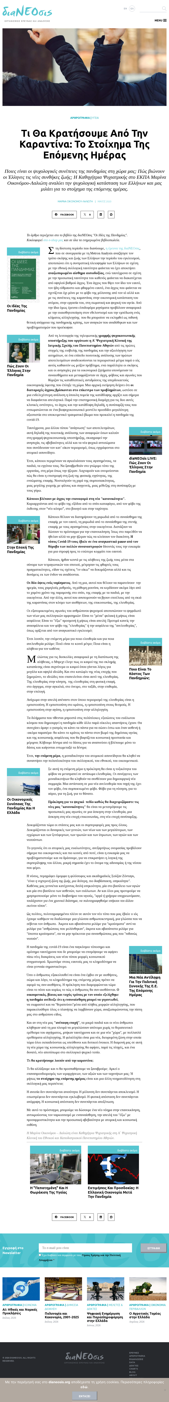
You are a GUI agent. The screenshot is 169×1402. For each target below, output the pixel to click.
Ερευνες (134, 1353)
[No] (165, 1390)
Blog (132, 1372)
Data (132, 1362)
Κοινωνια (30, 1304)
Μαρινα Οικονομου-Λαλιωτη (75, 201)
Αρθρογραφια (80, 117)
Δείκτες (133, 1365)
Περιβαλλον (137, 1308)
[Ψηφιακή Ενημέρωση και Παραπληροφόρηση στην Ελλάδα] (105, 1288)
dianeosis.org (59, 1382)
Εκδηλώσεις (136, 1359)
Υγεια (95, 117)
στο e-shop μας (53, 240)
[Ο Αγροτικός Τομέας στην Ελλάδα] (148, 1288)
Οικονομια (158, 1304)
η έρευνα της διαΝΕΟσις (123, 248)
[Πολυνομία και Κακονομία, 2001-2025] (63, 1288)
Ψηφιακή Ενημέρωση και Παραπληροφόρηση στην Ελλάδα (105, 1317)
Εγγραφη (154, 1248)
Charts (133, 1369)
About (133, 1375)
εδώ (84, 1387)
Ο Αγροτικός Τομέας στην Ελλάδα (145, 1315)
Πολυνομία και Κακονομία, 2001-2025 (62, 1315)
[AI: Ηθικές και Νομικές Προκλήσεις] (21, 1288)
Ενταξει (84, 1396)
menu (158, 20)
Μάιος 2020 (104, 201)
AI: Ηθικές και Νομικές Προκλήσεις (19, 1311)
